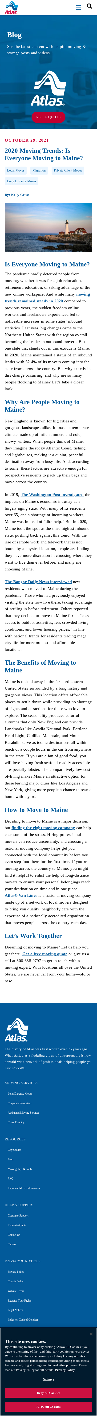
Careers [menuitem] (12, 1244)
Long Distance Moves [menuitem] (20, 1093)
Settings (48, 1379)
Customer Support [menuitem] (18, 1215)
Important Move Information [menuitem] (24, 1188)
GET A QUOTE (48, 117)
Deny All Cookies (48, 1393)
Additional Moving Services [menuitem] (23, 1112)
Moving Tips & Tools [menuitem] (20, 1169)
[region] (48, 1371)
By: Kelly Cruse (17, 195)
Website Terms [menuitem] (16, 1291)
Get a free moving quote (44, 954)
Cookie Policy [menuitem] (16, 1281)
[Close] (91, 1334)
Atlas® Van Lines (21, 895)
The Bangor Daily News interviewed (38, 581)
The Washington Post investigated (52, 494)
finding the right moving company (43, 827)
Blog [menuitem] (10, 1159)
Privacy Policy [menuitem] (16, 1271)
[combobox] (87, 6)
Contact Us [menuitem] (14, 1235)
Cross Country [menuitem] (16, 1122)
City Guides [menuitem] (14, 1149)
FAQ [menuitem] (10, 1178)
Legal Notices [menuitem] (15, 1310)
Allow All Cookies (48, 1406)
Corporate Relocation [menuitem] (19, 1103)
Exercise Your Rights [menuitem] (20, 1300)
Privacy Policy (65, 1370)
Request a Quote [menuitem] (17, 1225)
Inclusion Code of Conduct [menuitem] (23, 1319)
